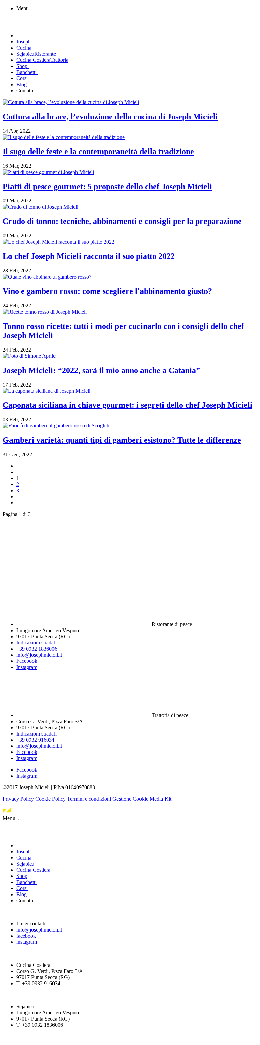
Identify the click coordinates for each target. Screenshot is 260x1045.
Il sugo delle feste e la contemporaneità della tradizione (98, 151)
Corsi (22, 888)
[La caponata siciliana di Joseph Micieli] (46, 391)
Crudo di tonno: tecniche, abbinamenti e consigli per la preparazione (122, 221)
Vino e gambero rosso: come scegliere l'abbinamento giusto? (107, 291)
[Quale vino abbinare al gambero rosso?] (47, 277)
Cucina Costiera (33, 870)
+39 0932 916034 (35, 740)
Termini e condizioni (89, 799)
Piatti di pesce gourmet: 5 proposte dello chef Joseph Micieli (107, 186)
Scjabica (25, 864)
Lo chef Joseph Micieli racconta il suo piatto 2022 (89, 256)
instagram (26, 942)
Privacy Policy (18, 799)
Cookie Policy (50, 799)
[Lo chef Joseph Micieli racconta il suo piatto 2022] (58, 242)
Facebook (26, 661)
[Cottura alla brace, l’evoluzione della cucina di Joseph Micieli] (71, 102)
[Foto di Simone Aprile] (29, 356)
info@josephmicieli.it (39, 655)
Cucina (23, 858)
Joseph (23, 851)
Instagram (26, 667)
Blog (21, 894)
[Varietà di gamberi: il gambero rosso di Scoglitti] (56, 425)
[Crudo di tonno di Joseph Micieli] (40, 207)
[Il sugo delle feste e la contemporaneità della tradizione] (64, 137)
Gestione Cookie (130, 799)
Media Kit (160, 799)
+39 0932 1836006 (36, 649)
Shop (21, 876)
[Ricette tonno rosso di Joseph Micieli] (45, 312)
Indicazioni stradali (36, 642)
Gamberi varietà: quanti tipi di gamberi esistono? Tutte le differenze (122, 440)
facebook (26, 936)
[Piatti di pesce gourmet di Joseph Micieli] (48, 172)
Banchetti (26, 882)
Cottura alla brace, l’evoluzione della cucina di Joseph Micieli (110, 116)
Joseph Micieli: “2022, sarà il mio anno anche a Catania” (101, 370)
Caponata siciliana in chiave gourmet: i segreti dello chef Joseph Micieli (127, 405)
